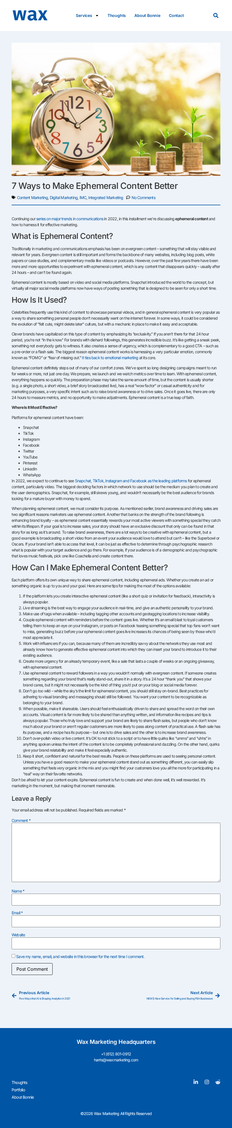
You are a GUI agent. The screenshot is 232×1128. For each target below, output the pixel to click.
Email (17, 913)
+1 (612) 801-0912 (116, 1053)
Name (18, 891)
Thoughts (117, 15)
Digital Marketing (64, 197)
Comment (21, 820)
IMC (83, 197)
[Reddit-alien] (217, 1082)
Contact (176, 15)
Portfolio (18, 1089)
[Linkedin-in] (195, 1082)
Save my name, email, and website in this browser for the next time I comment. (80, 957)
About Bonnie (147, 15)
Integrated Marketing (105, 197)
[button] (215, 15)
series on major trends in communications (69, 218)
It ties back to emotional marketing (110, 357)
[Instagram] (206, 1082)
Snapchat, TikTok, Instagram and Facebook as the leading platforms (131, 480)
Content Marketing (32, 197)
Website (18, 935)
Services (84, 15)
